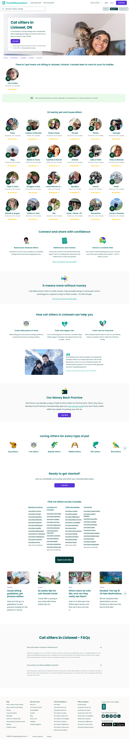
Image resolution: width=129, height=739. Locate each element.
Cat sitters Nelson (53, 538)
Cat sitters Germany (90, 525)
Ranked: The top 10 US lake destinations (111, 592)
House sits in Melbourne (85, 721)
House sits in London (84, 710)
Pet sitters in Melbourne (61, 724)
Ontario (31, 58)
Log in (112, 3)
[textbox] (23, 9)
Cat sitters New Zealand (91, 533)
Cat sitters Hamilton (35, 517)
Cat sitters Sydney (71, 514)
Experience (123, 9)
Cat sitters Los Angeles (72, 522)
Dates (106, 9)
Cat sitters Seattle (71, 534)
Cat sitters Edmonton (54, 525)
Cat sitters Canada (90, 522)
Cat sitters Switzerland (91, 544)
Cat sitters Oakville (34, 528)
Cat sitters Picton (34, 542)
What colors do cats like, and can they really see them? (80, 593)
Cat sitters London (71, 511)
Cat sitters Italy (89, 539)
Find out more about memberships (64, 299)
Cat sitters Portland (71, 537)
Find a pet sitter (35, 3)
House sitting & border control (15, 721)
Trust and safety (11, 713)
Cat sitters (14, 58)
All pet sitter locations (60, 730)
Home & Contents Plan (13, 719)
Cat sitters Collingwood (36, 537)
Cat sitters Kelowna (53, 528)
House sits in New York (84, 713)
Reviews (8, 724)
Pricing (8, 710)
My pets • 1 (114, 9)
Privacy (49, 736)
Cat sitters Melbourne (72, 517)
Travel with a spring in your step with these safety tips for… (47, 601)
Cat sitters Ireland (90, 542)
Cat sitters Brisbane (71, 525)
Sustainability (34, 710)
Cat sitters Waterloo (35, 520)
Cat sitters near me (60, 707)
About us (33, 704)
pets (70, 587)
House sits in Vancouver (85, 724)
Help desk (9, 716)
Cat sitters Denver (71, 539)
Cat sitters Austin (71, 542)
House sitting (82, 704)
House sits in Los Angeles (85, 716)
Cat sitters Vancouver (54, 514)
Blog (31, 716)
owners (10, 587)
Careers (32, 713)
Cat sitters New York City (73, 520)
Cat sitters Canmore (53, 536)
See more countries (91, 547)
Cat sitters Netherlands (91, 536)
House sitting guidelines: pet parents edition (15, 593)
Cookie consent (11, 727)
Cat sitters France (89, 530)
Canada (23, 58)
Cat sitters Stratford (35, 539)
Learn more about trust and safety (64, 262)
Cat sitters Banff (52, 541)
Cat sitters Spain (89, 527)
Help (106, 3)
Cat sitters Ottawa (34, 514)
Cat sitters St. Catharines (36, 534)
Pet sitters (57, 704)
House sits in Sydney (84, 719)
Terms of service (37, 736)
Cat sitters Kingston (35, 522)
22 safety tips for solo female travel (47, 592)
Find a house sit (49, 3)
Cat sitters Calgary (53, 519)
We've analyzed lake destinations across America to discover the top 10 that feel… (110, 602)
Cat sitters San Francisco (73, 531)
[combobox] (23, 9)
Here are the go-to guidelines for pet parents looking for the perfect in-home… (17, 605)
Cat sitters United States (92, 511)
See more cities (70, 545)
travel (40, 587)
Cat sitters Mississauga (36, 531)
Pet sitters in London (60, 713)
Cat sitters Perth (70, 528)
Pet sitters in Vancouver (61, 727)
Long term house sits (84, 707)
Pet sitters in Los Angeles (61, 719)
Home (6, 58)
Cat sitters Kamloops (54, 544)
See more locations (35, 545)
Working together (35, 724)
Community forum (36, 707)
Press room (33, 719)
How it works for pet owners (14, 704)
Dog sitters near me (60, 710)
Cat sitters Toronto (34, 511)
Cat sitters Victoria (53, 522)
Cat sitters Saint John (54, 547)
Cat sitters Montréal (53, 516)
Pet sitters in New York (61, 716)
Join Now (121, 3)
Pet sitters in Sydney (60, 721)
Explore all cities (64, 560)
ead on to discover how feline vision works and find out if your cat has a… (79, 605)
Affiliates (33, 721)
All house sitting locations (86, 727)
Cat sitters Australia (90, 519)
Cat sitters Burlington (35, 525)
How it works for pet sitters (14, 707)
